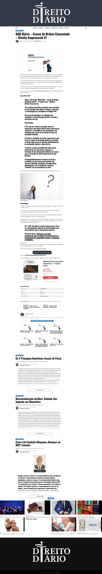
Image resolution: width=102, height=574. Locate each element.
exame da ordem (43, 301)
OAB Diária (61, 27)
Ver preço (50, 277)
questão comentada (57, 301)
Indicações (35, 27)
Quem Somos (67, 27)
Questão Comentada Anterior (42, 252)
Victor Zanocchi (38, 40)
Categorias (41, 27)
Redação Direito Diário (25, 365)
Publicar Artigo (54, 27)
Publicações (47, 27)
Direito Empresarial (35, 301)
